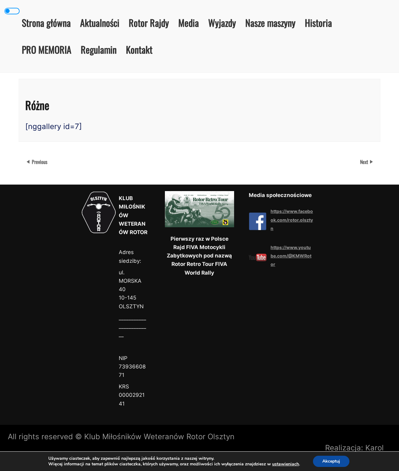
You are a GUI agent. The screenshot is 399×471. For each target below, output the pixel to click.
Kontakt (139, 49)
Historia (318, 23)
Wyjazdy (222, 23)
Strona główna (46, 23)
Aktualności (99, 23)
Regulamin (99, 49)
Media (188, 23)
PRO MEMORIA (46, 49)
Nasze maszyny (270, 23)
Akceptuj (331, 461)
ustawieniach (285, 464)
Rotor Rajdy (149, 23)
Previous (39, 162)
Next (364, 162)
